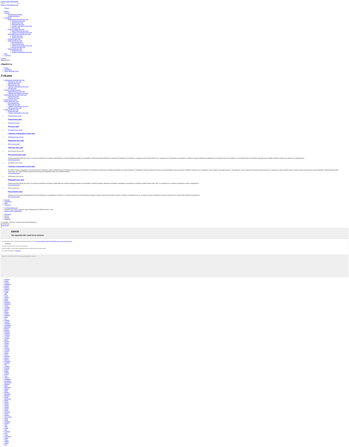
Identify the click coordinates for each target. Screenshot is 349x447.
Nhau (6, 54)
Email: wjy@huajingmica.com (9, 5)
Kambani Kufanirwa (14, 16)
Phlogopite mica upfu (18, 24)
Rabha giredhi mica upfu (15, 49)
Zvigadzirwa (8, 18)
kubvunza (11, 160)
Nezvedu (7, 13)
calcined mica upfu (17, 36)
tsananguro (17, 160)
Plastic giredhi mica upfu (15, 40)
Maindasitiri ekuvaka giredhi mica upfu (19, 34)
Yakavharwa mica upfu (18, 21)
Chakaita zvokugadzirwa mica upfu (22, 26)
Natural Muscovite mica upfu (20, 31)
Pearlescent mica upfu (14, 39)
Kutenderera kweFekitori (15, 14)
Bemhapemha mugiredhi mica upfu (18, 19)
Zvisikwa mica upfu (17, 37)
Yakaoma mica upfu (17, 22)
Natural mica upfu (17, 50)
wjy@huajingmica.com (11, 208)
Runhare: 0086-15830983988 (9, 1)
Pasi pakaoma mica (17, 42)
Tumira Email (5, 225)
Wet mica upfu (16, 27)
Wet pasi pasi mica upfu (18, 47)
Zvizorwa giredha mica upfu (16, 29)
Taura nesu (7, 55)
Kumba (6, 11)
